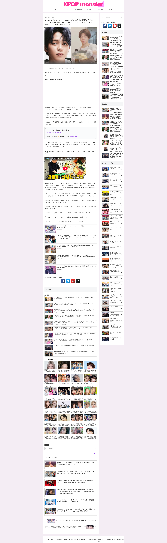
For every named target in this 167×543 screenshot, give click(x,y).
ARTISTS (65, 539)
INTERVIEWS (82, 539)
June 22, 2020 (74, 136)
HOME (48, 539)
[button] (95, 448)
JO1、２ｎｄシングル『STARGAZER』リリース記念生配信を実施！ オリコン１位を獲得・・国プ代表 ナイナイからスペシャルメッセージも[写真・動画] (64, 412)
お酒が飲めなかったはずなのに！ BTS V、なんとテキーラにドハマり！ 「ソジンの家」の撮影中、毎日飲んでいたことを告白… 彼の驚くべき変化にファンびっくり (90, 438)
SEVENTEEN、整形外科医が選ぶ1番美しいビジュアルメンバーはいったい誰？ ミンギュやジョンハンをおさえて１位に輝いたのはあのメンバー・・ (77, 425)
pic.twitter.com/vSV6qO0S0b (54, 132)
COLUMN (71, 539)
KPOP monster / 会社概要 (91, 539)
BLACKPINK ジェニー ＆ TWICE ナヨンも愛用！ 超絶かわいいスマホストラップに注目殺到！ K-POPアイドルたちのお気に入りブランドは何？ (90, 399)
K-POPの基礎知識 (58, 539)
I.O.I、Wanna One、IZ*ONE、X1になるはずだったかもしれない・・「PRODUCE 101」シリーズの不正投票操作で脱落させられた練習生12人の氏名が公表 (50, 399)
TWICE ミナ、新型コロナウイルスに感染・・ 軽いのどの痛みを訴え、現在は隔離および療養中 (64, 424)
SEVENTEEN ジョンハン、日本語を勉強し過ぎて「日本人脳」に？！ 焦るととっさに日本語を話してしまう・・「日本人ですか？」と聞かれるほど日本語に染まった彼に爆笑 (64, 373)
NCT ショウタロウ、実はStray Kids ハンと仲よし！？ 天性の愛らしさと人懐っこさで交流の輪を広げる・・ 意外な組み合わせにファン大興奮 (90, 412)
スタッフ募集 (100, 539)
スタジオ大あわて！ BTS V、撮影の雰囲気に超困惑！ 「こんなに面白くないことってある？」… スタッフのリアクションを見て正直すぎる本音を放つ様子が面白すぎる (90, 373)
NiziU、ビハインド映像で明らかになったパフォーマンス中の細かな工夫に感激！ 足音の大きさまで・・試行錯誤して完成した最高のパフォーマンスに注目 (77, 373)
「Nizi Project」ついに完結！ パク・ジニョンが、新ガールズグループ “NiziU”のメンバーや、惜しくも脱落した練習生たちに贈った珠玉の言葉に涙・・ (90, 425)
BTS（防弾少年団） (54, 445)
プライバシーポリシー (92, 541)
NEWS (47, 445)
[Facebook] (63, 281)
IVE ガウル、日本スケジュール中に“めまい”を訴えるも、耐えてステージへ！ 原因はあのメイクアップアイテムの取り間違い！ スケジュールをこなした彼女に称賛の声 (50, 373)
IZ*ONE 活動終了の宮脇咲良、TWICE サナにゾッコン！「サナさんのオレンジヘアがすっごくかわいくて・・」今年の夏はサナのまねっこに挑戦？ (50, 412)
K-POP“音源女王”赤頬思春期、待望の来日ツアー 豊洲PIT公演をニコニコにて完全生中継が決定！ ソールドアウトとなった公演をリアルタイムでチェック (77, 438)
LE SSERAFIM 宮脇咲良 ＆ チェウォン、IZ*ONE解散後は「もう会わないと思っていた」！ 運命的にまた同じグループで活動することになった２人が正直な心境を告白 (50, 386)
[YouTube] (73, 281)
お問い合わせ (100, 541)
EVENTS (76, 539)
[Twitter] (68, 281)
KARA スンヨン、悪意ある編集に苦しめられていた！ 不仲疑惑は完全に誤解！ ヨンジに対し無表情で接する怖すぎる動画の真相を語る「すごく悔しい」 (77, 386)
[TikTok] (78, 281)
